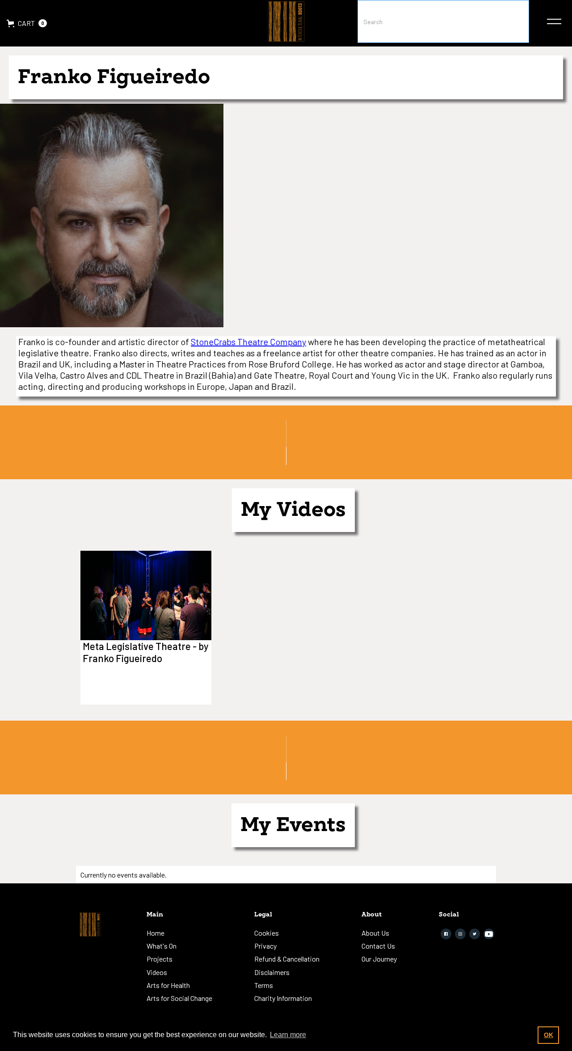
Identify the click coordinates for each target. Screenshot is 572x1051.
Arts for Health (168, 985)
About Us (375, 933)
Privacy (265, 945)
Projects (159, 958)
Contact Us (378, 945)
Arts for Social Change (179, 998)
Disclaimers (272, 972)
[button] (27, 23)
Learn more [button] (288, 1034)
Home (155, 933)
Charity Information (283, 998)
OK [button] (548, 1034)
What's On (162, 945)
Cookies (266, 933)
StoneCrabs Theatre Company (248, 341)
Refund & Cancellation (287, 958)
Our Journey (379, 958)
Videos (157, 972)
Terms (263, 985)
